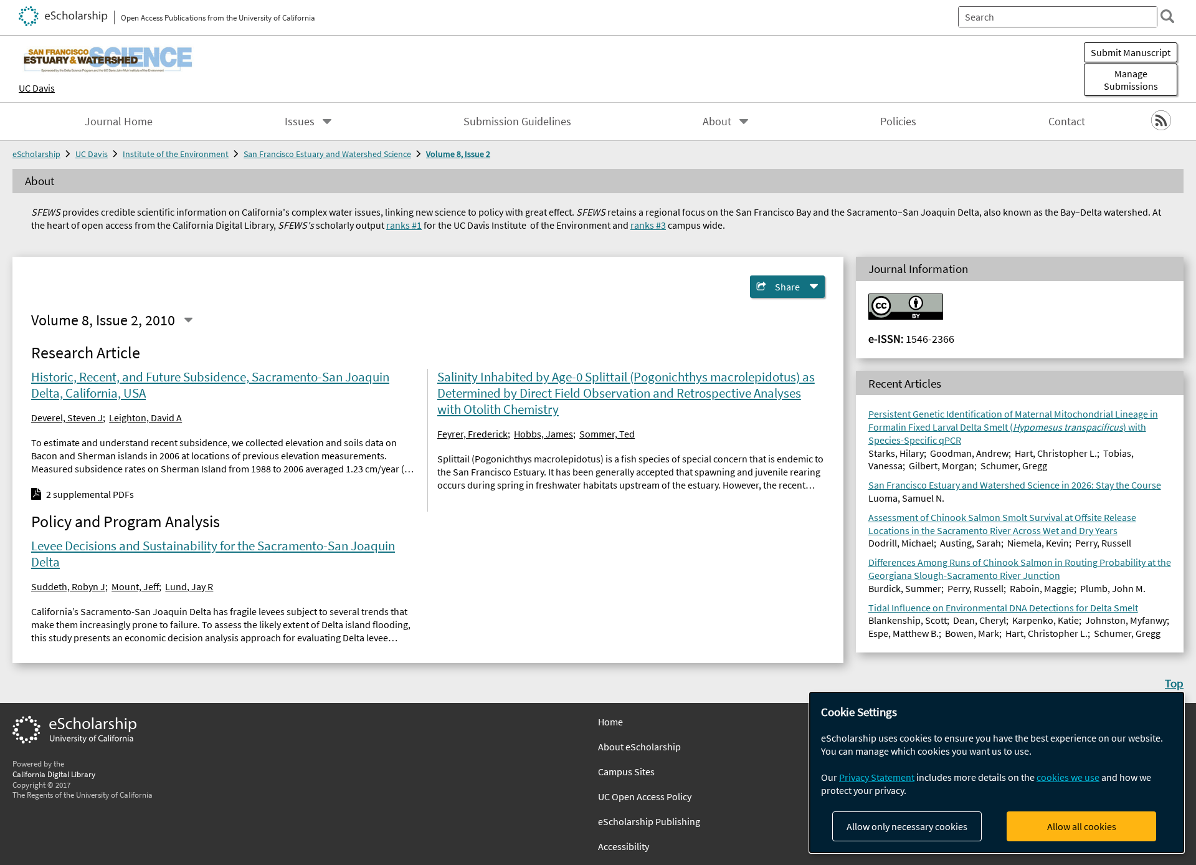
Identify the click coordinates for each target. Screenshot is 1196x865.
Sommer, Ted (607, 434)
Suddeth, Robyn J (68, 586)
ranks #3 (648, 225)
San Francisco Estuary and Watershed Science (327, 154)
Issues (300, 121)
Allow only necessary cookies (907, 826)
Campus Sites (626, 771)
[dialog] (997, 772)
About (717, 121)
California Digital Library (53, 774)
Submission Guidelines (517, 121)
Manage (1131, 79)
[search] (1167, 16)
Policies (898, 121)
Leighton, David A (145, 417)
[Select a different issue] (188, 320)
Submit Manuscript (1130, 52)
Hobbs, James (543, 434)
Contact (1066, 121)
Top (1174, 683)
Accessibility (623, 846)
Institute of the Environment (176, 154)
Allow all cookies (1081, 826)
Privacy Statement (876, 777)
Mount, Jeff (135, 586)
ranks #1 (404, 225)
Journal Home (119, 121)
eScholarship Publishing (649, 821)
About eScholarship (639, 746)
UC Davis (37, 88)
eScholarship (36, 154)
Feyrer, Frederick (472, 434)
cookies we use (1068, 777)
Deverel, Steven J (67, 417)
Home (610, 721)
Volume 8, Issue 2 (458, 154)
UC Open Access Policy (644, 796)
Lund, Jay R (189, 586)
